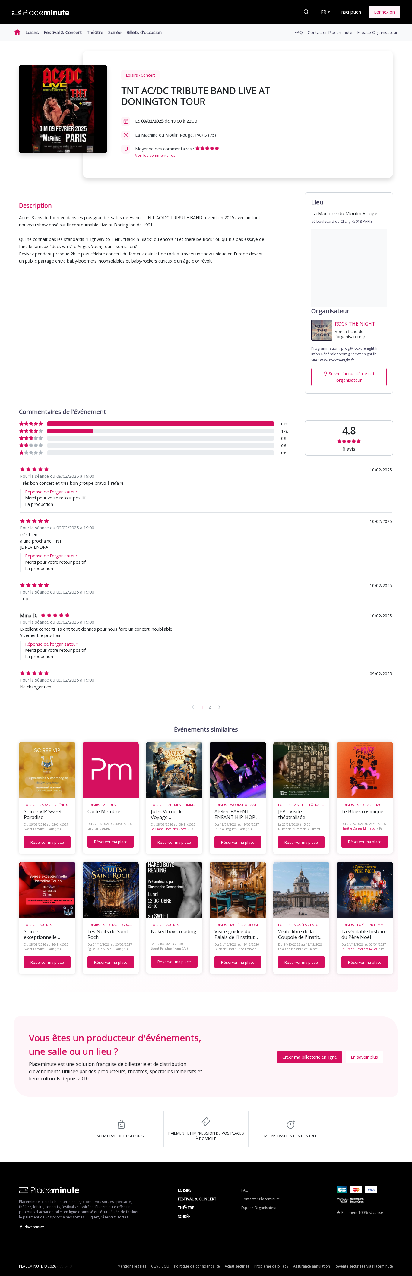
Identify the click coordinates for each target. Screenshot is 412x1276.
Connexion (384, 12)
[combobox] (325, 12)
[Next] (219, 707)
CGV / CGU (160, 1266)
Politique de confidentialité (197, 1266)
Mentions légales (132, 1266)
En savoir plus (364, 1057)
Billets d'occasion (144, 32)
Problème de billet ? (271, 1266)
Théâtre (95, 32)
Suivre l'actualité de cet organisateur (352, 377)
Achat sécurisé (237, 1266)
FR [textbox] (323, 12)
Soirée (115, 32)
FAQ (298, 32)
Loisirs (32, 32)
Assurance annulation (311, 1266)
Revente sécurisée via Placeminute (364, 1266)
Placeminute (34, 1227)
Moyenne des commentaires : (165, 152)
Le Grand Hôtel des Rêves (168, 829)
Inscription (350, 12)
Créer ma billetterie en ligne (309, 1057)
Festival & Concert (63, 32)
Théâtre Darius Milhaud (358, 828)
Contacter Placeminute (330, 32)
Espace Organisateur (377, 32)
